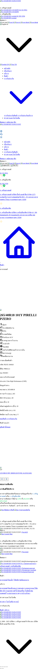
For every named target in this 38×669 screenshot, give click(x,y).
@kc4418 (24, 532)
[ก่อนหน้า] (1, 668)
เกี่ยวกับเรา (8, 71)
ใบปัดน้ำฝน (29, 591)
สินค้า (6, 76)
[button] (19, 131)
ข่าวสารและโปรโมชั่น (12, 118)
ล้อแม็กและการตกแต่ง (16, 588)
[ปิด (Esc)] (7, 666)
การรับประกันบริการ (25, 115)
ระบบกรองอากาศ (13, 593)
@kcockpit (24, 552)
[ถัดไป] (3, 668)
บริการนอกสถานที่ (9, 591)
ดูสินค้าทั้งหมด (5, 427)
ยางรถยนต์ (4, 580)
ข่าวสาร (3, 602)
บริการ (6, 73)
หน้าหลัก (7, 68)
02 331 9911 (4, 173)
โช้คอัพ (16, 580)
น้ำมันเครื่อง (20, 591)
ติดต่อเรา (3, 122)
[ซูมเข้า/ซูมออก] (1, 666)
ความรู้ (16, 602)
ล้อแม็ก (10, 580)
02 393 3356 (4, 183)
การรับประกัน (12, 419)
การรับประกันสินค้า (11, 115)
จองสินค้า (3, 419)
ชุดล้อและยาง (24, 580)
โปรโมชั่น (9, 602)
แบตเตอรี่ (3, 593)
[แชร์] (5, 666)
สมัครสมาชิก (11, 122)
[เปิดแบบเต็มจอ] (3, 666)
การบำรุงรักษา (25, 593)
